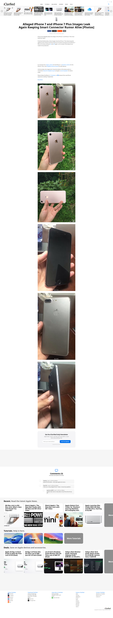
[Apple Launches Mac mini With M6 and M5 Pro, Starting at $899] (18, 11)
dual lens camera (66, 64)
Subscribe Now (56, 597)
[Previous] (2, 11)
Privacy (109, 609)
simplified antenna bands (52, 66)
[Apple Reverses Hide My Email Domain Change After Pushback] (89, 11)
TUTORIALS (47, 4)
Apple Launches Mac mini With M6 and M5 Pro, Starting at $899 (18, 13)
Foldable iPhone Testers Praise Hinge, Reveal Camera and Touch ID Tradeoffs (79, 14)
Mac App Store (32, 600)
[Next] (111, 11)
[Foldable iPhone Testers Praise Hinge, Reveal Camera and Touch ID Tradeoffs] (79, 11)
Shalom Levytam (61, 33)
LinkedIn (11, 598)
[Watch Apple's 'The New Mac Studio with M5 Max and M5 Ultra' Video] (39, 11)
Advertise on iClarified (100, 593)
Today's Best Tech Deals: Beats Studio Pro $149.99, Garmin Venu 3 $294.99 (92, 554)
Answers (77, 601)
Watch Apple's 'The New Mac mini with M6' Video (28, 13)
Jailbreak (77, 603)
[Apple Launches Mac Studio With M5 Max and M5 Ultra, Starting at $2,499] (59, 11)
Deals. (6, 547)
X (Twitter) (11, 595)
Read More (40, 79)
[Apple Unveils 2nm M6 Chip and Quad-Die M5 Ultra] (49, 11)
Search (77, 606)
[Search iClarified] (108, 4)
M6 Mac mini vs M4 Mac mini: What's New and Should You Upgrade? (8, 13)
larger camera (49, 64)
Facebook (53, 75)
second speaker (64, 70)
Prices (77, 598)
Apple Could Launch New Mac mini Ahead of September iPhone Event (99, 13)
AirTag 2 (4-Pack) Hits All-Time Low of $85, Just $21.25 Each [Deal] (33, 553)
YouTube (11, 600)
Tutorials (77, 595)
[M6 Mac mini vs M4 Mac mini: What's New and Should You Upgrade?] (8, 11)
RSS (10, 602)
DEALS (71, 4)
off (54, 44)
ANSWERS (61, 4)
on (50, 44)
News (77, 593)
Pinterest (11, 597)
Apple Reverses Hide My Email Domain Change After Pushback (89, 13)
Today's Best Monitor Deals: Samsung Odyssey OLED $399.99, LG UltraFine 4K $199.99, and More (73, 555)
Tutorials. (8, 531)
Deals (77, 599)
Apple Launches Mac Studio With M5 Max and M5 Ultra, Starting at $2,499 (58, 14)
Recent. (7, 501)
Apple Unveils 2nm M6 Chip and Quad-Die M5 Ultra (48, 13)
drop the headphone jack (49, 70)
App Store (31, 598)
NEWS (41, 4)
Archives (77, 605)
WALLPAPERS (54, 4)
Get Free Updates (65, 441)
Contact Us (98, 596)
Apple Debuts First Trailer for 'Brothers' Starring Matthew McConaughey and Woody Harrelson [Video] (69, 15)
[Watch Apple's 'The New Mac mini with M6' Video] (28, 11)
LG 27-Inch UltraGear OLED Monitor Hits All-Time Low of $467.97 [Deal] (53, 554)
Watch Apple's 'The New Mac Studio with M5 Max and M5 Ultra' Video (38, 13)
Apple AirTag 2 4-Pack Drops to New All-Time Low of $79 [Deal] (13, 553)
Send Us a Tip (98, 595)
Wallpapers (78, 596)
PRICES (66, 4)
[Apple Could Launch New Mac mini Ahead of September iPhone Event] (99, 11)
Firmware (78, 602)
